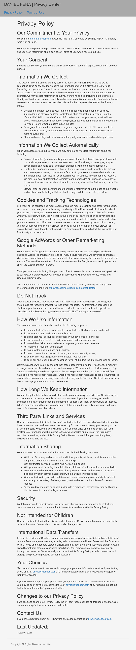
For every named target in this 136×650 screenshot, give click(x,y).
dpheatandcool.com (40, 38)
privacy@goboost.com (44, 571)
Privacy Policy (14, 12)
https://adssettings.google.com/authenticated (72, 287)
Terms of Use (35, 12)
